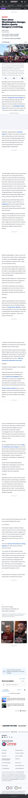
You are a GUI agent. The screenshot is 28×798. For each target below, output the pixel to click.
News (3, 5)
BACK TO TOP (14, 732)
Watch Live (11, 5)
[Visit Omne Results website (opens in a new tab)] (14, 744)
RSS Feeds (4, 753)
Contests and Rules (19, 753)
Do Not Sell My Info (19, 765)
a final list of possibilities (12, 376)
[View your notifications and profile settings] (24, 689)
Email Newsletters (19, 750)
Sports (5, 17)
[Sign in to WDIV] (25, 2)
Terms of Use (18, 762)
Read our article (14, 779)
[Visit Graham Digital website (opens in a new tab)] (18, 787)
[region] (14, 695)
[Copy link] (14, 78)
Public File (17, 758)
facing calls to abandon (14, 307)
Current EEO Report (6, 762)
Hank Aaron (7, 38)
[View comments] (22, 78)
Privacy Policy (5, 765)
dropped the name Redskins (15, 97)
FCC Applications (5, 768)
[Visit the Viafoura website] (23, 711)
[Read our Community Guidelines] (4, 671)
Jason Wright (17, 38)
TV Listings (4, 750)
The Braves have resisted (8, 388)
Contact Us (4, 756)
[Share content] (6, 78)
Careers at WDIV (18, 756)
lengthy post (5, 204)
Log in (20, 678)
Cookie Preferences (19, 768)
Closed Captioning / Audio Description (6, 759)
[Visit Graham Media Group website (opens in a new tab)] (9, 787)
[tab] (5, 690)
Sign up (24, 678)
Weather (19, 5)
